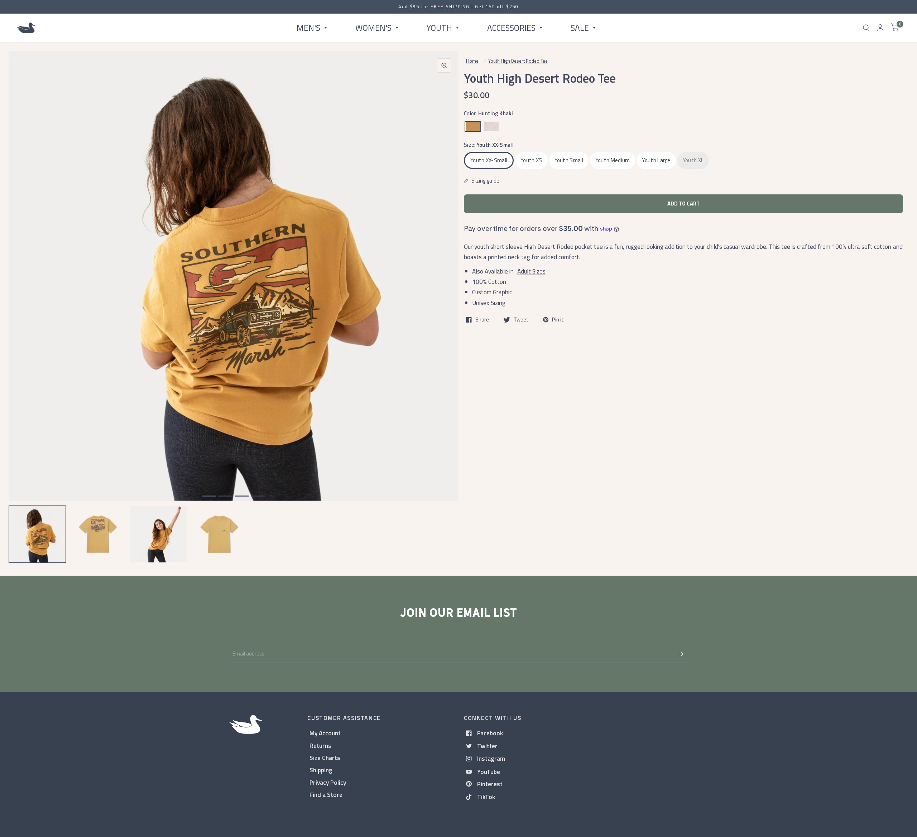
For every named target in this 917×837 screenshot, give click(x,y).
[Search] (866, 28)
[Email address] (680, 653)
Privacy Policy (327, 782)
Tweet (521, 320)
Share (482, 320)
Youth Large (656, 160)
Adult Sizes (531, 271)
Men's (308, 27)
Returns (320, 745)
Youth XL (693, 160)
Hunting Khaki (473, 126)
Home (472, 60)
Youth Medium (612, 160)
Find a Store (325, 794)
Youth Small (568, 160)
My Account (325, 733)
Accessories (511, 27)
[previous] (23, 303)
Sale (580, 27)
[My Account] (880, 28)
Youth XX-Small (488, 160)
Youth (439, 27)
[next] (443, 303)
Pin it (558, 320)
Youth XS (531, 160)
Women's (373, 27)
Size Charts (324, 758)
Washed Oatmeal (491, 126)
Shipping (320, 770)
